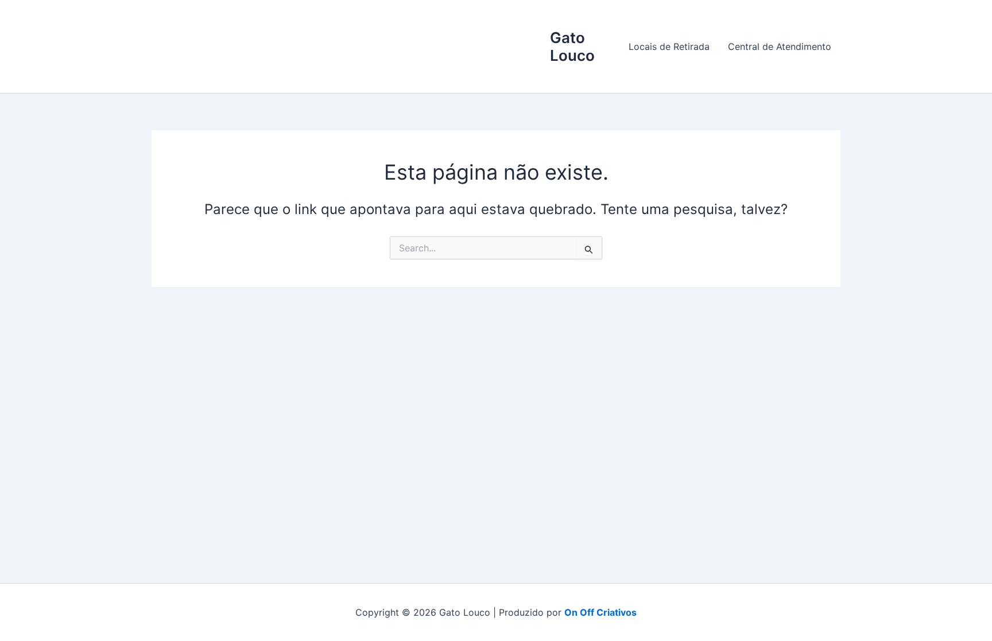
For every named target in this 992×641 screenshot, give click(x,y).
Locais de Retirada (669, 46)
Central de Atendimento (779, 46)
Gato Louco (572, 46)
